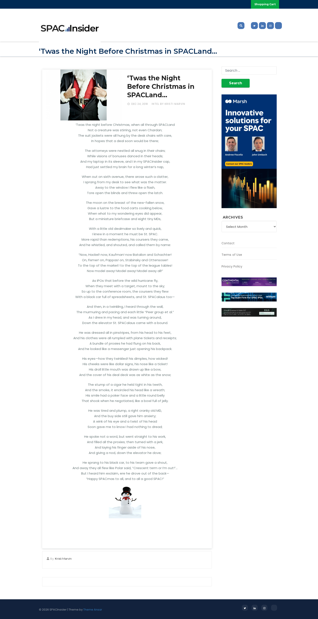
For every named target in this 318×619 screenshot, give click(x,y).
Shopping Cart (265, 4)
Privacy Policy (232, 266)
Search (235, 83)
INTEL (155, 104)
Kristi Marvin (63, 558)
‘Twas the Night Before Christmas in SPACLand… (160, 86)
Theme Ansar (92, 610)
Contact (228, 243)
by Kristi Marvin (172, 104)
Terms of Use (232, 255)
